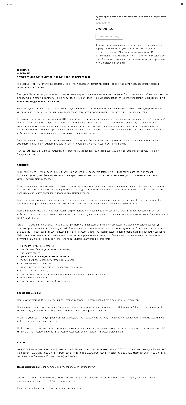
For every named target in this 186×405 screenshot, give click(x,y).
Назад (8, 4)
